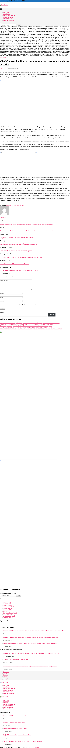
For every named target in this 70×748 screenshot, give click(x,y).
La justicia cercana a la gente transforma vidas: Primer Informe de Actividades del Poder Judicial (26, 327)
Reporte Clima (8, 17)
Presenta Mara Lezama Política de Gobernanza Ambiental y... (21, 257)
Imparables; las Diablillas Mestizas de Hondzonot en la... (19, 270)
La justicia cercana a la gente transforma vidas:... (17, 237)
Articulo (7, 602)
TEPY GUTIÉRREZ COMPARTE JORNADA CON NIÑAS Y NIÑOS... (23, 741)
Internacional (8, 606)
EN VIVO (6, 12)
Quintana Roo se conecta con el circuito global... (17, 251)
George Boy (3, 68)
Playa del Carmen (9, 15)
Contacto (6, 14)
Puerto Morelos (8, 20)
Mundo (7, 608)
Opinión (6, 611)
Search (18, 25)
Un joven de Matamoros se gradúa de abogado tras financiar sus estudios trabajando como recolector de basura (30, 323)
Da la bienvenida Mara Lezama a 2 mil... (14, 264)
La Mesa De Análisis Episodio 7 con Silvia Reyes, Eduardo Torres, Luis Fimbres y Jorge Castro (30, 666)
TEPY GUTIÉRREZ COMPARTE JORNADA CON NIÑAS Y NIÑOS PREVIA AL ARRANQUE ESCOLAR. (31, 329)
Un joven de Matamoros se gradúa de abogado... (17, 715)
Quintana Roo (8, 19)
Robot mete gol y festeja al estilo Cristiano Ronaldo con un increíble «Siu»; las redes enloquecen (26, 326)
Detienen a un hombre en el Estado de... (14, 722)
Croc (1, 204)
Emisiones (7, 605)
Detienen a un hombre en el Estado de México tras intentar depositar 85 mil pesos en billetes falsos (26, 324)
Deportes (7, 603)
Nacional (8, 610)
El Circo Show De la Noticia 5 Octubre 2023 (15, 659)
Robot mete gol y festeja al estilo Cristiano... (15, 728)
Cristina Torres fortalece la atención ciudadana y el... (18, 244)
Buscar (2, 312)
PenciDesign (35, 747)
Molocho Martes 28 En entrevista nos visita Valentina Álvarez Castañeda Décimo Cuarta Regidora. (31, 653)
